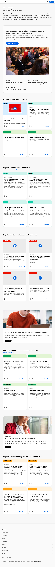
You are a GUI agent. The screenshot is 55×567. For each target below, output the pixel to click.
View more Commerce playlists (10, 237)
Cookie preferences (37, 561)
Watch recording (12, 43)
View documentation (8, 352)
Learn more (8, 447)
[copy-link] (7, 126)
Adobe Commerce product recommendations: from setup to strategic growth (25, 32)
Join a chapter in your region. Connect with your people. (37, 83)
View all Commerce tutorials (10, 170)
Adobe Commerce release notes (16, 89)
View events (8, 340)
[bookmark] (5, 126)
